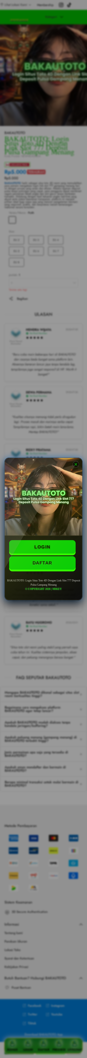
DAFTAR (42, 562)
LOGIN (42, 546)
